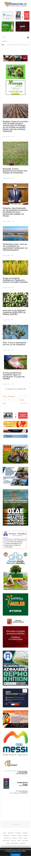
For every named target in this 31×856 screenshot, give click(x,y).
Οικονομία (13, 835)
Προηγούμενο (11, 396)
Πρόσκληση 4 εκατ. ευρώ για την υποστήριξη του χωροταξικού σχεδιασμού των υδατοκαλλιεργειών (15, 247)
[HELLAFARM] (15, 637)
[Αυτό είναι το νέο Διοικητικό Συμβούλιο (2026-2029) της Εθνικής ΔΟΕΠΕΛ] (15, 300)
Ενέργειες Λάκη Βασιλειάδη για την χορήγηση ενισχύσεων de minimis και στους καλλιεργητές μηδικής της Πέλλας (15, 212)
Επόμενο (22, 400)
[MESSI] (15, 743)
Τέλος (4, 403)
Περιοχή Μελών (14, 843)
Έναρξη (5, 396)
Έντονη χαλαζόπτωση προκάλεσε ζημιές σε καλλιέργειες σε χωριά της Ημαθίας (14, 376)
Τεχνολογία (25, 835)
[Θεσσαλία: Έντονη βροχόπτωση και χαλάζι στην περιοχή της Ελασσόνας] (15, 153)
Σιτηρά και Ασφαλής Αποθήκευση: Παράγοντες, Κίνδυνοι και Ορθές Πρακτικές (15, 280)
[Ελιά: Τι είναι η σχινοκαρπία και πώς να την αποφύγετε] (15, 332)
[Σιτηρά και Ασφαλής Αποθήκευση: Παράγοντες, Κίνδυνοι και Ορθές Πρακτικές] (15, 267)
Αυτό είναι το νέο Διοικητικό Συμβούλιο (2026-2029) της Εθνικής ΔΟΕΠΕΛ (14, 312)
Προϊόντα (15, 838)
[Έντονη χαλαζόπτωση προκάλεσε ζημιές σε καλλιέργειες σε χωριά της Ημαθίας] (15, 362)
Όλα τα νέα (13, 840)
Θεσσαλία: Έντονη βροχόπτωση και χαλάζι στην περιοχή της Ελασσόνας (15, 171)
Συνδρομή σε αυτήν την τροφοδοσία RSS (16, 389)
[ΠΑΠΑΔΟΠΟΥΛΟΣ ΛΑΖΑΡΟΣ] (15, 668)
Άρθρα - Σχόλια (6, 840)
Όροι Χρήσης (25, 840)
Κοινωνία (19, 835)
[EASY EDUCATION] (15, 698)
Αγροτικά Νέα (11, 833)
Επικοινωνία (22, 843)
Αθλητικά (20, 838)
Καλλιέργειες (25, 833)
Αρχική (4, 833)
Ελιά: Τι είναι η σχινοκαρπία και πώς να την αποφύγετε (14, 343)
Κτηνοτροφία (18, 833)
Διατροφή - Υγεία (7, 838)
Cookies (8, 843)
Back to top (16, 824)
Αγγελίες (19, 840)
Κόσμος (25, 838)
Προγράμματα (7, 835)
